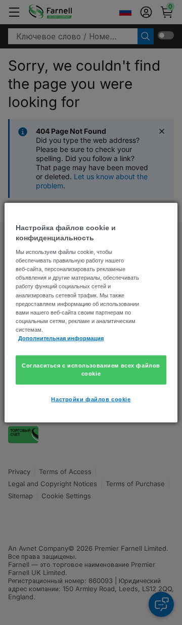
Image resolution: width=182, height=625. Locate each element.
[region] (91, 313)
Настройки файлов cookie (90, 399)
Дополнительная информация (61, 338)
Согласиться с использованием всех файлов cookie (91, 369)
